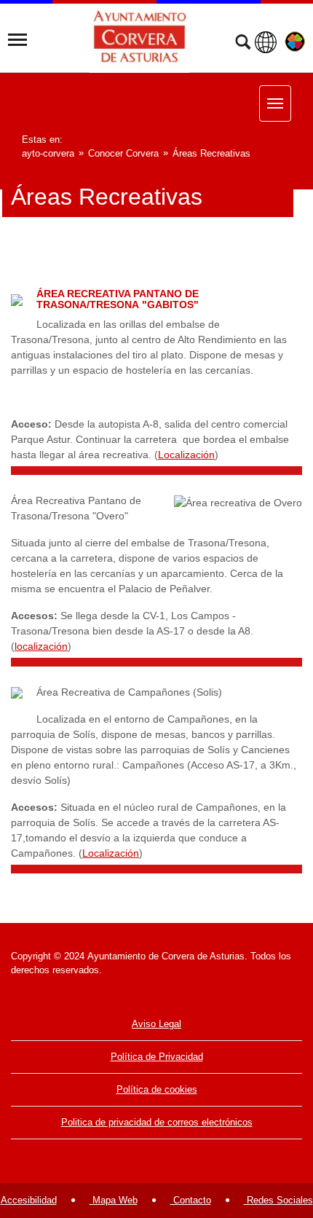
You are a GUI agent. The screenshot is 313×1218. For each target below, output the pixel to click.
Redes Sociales (278, 1200)
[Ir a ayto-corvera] (140, 40)
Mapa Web (114, 1200)
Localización (186, 454)
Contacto (190, 1200)
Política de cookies (156, 1089)
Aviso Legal (156, 1023)
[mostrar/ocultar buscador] (242, 43)
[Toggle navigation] (17, 40)
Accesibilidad (29, 1200)
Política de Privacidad (157, 1056)
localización (41, 646)
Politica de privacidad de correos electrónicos (157, 1122)
